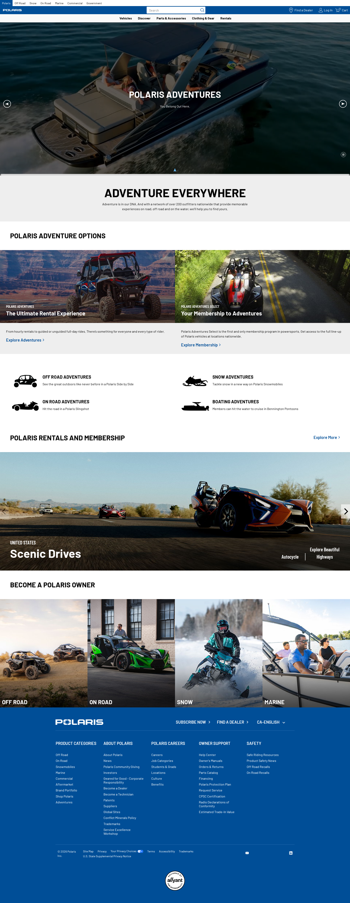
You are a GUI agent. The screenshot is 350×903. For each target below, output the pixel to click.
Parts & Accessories (171, 18)
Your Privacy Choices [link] (124, 851)
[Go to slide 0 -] (175, 171)
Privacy (102, 851)
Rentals (225, 18)
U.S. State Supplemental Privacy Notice (107, 856)
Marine (59, 3)
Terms (151, 851)
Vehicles (126, 18)
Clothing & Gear (203, 18)
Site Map (88, 851)
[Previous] (7, 104)
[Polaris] (12, 10)
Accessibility (167, 851)
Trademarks (186, 851)
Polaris (6, 3)
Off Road (20, 3)
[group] (175, 511)
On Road (46, 3)
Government (94, 3)
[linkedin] (290, 853)
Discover (144, 18)
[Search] (201, 10)
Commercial (74, 3)
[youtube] (247, 853)
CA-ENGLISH (268, 722)
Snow (33, 3)
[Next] (343, 104)
